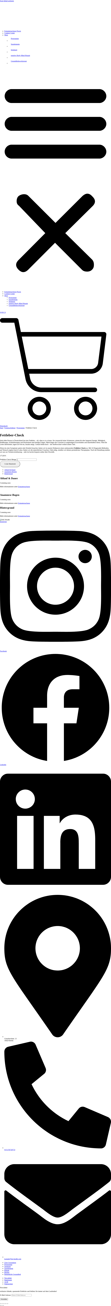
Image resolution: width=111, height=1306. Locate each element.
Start (1, 428)
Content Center (9, 33)
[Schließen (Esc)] (7, 1303)
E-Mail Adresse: (5, 1295)
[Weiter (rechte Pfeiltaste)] (3, 1305)
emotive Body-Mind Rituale (20, 55)
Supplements (15, 44)
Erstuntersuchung (24, 487)
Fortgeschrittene (9, 428)
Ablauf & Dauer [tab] (10, 470)
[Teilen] (5, 1303)
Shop (6, 35)
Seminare (14, 50)
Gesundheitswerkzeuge (19, 61)
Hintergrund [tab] (8, 474)
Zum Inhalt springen (7, 1)
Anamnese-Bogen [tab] (10, 472)
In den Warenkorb (10, 464)
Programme (15, 39)
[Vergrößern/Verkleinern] (1, 1303)
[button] (55, 177)
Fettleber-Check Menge (8, 459)
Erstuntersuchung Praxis (12, 31)
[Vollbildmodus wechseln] (3, 1303)
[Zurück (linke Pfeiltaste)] (1, 1305)
